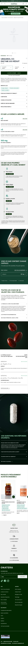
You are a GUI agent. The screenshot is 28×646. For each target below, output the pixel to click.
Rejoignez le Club (18, 594)
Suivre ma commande (5, 589)
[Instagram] (8, 581)
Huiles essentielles (4, 613)
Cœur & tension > (10, 17)
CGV (1, 641)
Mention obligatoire (8, 641)
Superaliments (4, 623)
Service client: (4, 603)
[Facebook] (5, 581)
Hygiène (2, 618)
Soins (2, 615)
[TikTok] (2, 581)
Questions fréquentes (5, 597)
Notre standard (18, 589)
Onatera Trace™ (18, 591)
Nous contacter (4, 599)
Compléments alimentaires (6, 610)
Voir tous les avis (5, 388)
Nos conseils (3, 594)
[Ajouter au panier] (13, 497)
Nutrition (2, 620)
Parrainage (17, 597)
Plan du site (15, 641)
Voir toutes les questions (6, 461)
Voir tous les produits (5, 626)
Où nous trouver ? (18, 599)
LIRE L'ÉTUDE (25, 118)
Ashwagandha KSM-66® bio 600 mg (8, 502)
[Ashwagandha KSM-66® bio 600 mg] (8, 489)
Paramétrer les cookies (6, 643)
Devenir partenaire (19, 602)
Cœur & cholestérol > (5, 17)
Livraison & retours (4, 591)
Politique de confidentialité (18, 643)
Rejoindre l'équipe (18, 604)
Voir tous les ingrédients (20, 270)
